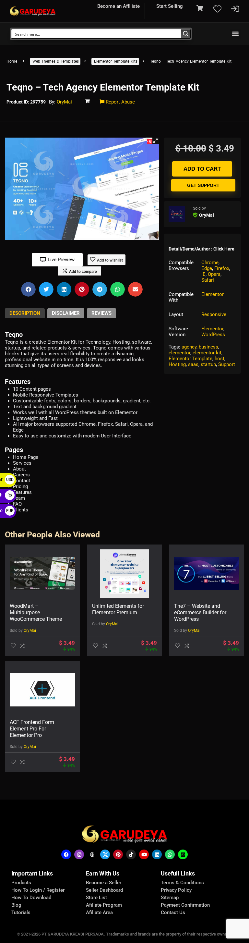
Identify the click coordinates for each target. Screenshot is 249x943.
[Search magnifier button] (185, 33)
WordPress (213, 334)
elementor (179, 353)
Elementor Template (190, 358)
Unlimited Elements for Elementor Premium (118, 609)
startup (208, 364)
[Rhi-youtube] (144, 854)
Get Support (203, 185)
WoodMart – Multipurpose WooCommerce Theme (36, 612)
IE (203, 274)
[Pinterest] (118, 854)
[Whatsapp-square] (183, 854)
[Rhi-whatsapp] (170, 854)
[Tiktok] (131, 854)
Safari (207, 280)
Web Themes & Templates (55, 61)
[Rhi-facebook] (66, 854)
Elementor (212, 294)
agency (189, 347)
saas (193, 364)
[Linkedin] (157, 854)
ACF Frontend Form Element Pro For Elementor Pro (32, 728)
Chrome (210, 262)
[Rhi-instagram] (79, 854)
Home (11, 61)
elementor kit (207, 353)
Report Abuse (119, 102)
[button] (235, 34)
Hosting (177, 364)
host (219, 358)
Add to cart (202, 169)
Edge (206, 268)
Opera (214, 274)
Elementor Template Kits (115, 61)
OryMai (64, 102)
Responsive (213, 314)
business (208, 347)
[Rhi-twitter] (105, 854)
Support (226, 364)
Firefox (221, 268)
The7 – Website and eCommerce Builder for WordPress (200, 612)
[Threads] (92, 854)
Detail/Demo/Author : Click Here (201, 248)
